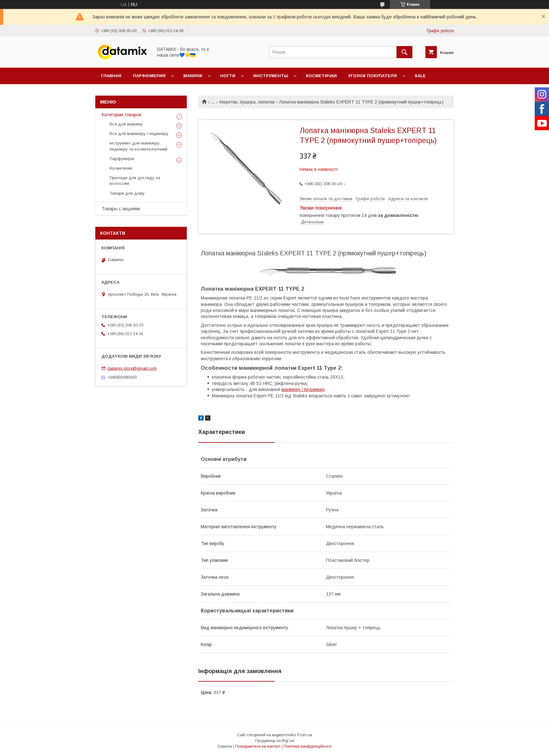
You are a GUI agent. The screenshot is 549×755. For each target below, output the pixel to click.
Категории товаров (121, 114)
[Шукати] (404, 52)
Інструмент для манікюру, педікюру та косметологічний (138, 146)
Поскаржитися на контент (258, 746)
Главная (111, 75)
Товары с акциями (121, 208)
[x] (207, 418)
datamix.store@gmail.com (132, 368)
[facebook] (201, 418)
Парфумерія (122, 158)
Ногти (227, 75)
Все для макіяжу (126, 124)
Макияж (192, 75)
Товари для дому (127, 193)
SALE (420, 75)
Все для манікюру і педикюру (139, 133)
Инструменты (270, 75)
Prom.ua (304, 735)
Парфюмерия (149, 75)
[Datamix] (122, 59)
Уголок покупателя (372, 75)
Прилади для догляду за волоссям (135, 180)
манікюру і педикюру (303, 389)
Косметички (321, 75)
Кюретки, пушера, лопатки (247, 101)
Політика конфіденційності (307, 746)
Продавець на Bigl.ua (274, 740)
